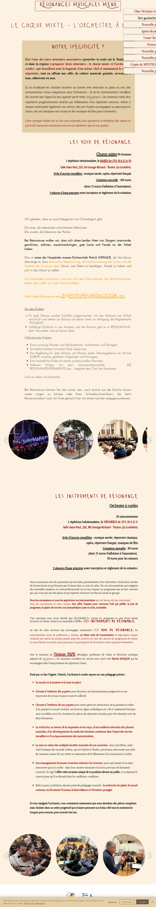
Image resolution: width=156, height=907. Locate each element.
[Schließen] (152, 902)
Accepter (142, 901)
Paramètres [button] (112, 901)
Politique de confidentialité (34, 903)
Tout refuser (127, 901)
